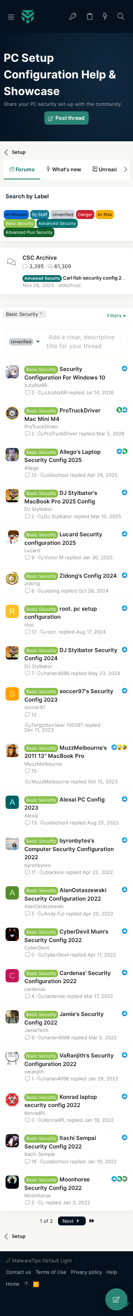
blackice (54, 872)
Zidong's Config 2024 (88, 575)
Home (13, 1284)
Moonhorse (37, 1195)
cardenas (34, 989)
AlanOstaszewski (44, 906)
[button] (11, 16)
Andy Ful (54, 913)
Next (68, 1221)
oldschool (69, 285)
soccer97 (34, 707)
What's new (66, 169)
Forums (24, 169)
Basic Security (22, 314)
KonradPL (35, 1113)
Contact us (18, 1272)
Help (111, 1272)
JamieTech (36, 1030)
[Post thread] (116, 1299)
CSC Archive (40, 257)
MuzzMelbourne (43, 764)
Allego (31, 468)
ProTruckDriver (41, 426)
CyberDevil (36, 948)
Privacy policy (86, 1272)
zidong (32, 583)
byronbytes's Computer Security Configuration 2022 (69, 849)
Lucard (32, 550)
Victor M (54, 557)
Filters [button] (114, 315)
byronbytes (37, 865)
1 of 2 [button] (46, 1221)
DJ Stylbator (38, 509)
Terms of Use (50, 1272)
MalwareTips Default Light (41, 1260)
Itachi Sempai (39, 1154)
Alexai (31, 816)
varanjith (34, 1071)
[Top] (26, 1284)
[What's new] (105, 17)
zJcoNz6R (35, 385)
